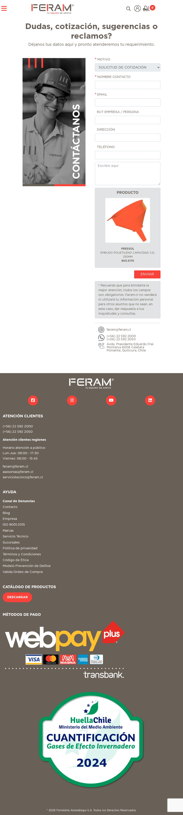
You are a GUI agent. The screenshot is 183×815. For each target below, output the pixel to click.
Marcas (8, 530)
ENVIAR (147, 274)
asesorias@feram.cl (18, 472)
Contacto (10, 507)
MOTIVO (102, 59)
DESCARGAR (17, 597)
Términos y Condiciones (22, 554)
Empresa (10, 518)
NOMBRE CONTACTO (113, 77)
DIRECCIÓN (105, 129)
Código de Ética (16, 560)
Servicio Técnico (15, 536)
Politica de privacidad (20, 548)
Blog (6, 513)
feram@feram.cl (15, 466)
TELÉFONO (105, 147)
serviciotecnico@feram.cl (23, 477)
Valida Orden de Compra (23, 572)
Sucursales (11, 542)
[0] (146, 8)
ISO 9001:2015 (14, 524)
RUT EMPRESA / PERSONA (117, 112)
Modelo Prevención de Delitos (27, 566)
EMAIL (101, 94)
